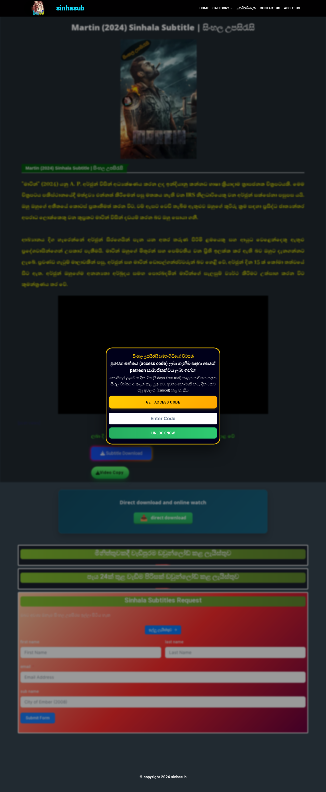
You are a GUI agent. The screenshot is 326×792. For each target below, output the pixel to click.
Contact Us (270, 8)
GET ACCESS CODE (163, 402)
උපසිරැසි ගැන (246, 8)
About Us (292, 8)
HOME (204, 8)
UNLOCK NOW (163, 433)
